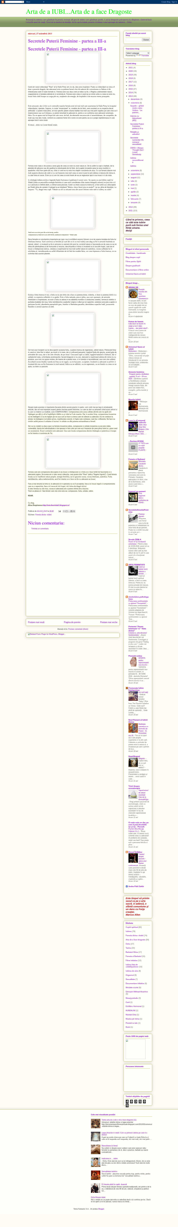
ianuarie (134, 202)
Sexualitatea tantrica (109, 1171)
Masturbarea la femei (110, 1146)
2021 (131, 67)
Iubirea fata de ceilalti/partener (132, 966)
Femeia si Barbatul (136, 459)
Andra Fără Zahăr (136, 886)
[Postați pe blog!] (66, 511)
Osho (128, 944)
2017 (131, 82)
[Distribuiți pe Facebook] (71, 511)
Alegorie (142, 758)
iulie (133, 181)
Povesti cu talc (132, 1023)
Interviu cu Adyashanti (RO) (135, 118)
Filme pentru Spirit (133, 261)
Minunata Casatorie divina (142, 463)
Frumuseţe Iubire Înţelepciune (136, 689)
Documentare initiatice (135, 983)
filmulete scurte (132, 987)
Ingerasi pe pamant (137, 491)
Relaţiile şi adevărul (134, 133)
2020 (131, 71)
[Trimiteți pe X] (69, 511)
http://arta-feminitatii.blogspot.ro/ (56, 505)
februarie (135, 199)
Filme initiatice (131, 960)
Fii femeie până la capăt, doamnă (114, 1184)
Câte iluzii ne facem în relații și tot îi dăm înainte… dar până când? (138, 326)
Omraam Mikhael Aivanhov (137, 992)
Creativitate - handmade (136, 253)
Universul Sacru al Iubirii (136, 274)
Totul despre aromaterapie (134, 787)
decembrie (135, 99)
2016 (131, 85)
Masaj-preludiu (132, 998)
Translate (145, 55)
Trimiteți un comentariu (40, 529)
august (134, 177)
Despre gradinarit (133, 266)
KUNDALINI (130, 1010)
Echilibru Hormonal (133, 1006)
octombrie (135, 170)
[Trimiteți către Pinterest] (74, 511)
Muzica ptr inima (132, 1019)
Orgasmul (130, 975)
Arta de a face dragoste (135, 940)
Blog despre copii (133, 257)
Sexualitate (130, 979)
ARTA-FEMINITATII (136, 565)
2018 (131, 78)
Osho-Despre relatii (98, 1197)
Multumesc (132, 351)
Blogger (101, 1209)
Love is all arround (136, 420)
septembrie (136, 174)
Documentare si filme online (137, 270)
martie (134, 195)
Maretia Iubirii (134, 399)
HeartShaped (134, 756)
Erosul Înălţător (135, 852)
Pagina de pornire (72, 622)
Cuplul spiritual (132, 927)
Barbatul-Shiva (132, 952)
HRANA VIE (133, 287)
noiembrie (135, 103)
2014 (131, 92)
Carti (128, 1002)
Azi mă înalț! (143, 692)
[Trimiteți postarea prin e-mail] (59, 511)
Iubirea (133, 166)
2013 (131, 96)
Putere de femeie (135, 321)
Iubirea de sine (132, 971)
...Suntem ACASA (136, 441)
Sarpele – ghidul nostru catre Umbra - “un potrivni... (137, 109)
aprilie (133, 192)
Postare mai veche (108, 622)
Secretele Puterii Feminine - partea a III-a (67, 48)
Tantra (128, 948)
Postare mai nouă (36, 622)
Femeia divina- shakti (43, 515)
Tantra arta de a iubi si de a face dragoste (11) (119, 1120)
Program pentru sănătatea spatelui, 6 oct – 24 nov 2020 (138, 376)
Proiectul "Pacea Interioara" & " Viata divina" (137, 628)
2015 (131, 89)
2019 (131, 75)
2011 (131, 210)
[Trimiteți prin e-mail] (64, 511)
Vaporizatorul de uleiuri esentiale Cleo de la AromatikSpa (143, 794)
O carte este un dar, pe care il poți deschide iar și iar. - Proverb (138, 824)
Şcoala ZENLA (134, 539)
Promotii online (135, 656)
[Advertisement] (72, 575)
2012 (131, 207)
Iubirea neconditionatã (136, 160)
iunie (133, 185)
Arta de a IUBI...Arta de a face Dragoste (79, 11)
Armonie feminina (136, 372)
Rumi (128, 1027)
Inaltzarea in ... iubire (110, 1158)
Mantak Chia (131, 1015)
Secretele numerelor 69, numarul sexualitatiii (137, 141)
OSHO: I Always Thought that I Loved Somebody (137, 151)
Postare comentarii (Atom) (78, 629)
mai (132, 188)
